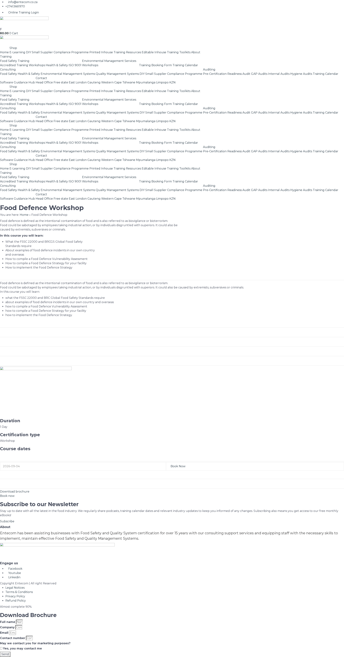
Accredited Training (14, 65)
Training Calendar (185, 65)
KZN (172, 82)
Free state (61, 82)
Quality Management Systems (117, 74)
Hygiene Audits (301, 74)
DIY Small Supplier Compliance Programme (57, 52)
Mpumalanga (145, 82)
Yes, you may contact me (22, 648)
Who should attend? (19, 323)
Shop (13, 48)
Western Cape (111, 82)
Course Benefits (15, 342)
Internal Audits (279, 74)
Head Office (44, 82)
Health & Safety (57, 65)
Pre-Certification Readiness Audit (226, 74)
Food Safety (8, 74)
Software (6, 82)
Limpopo (162, 82)
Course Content (15, 333)
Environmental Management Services (109, 61)
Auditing (209, 69)
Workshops (37, 65)
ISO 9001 (75, 65)
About (195, 52)
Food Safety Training (14, 61)
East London (78, 82)
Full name (7, 622)
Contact (41, 78)
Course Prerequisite (19, 361)
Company (7, 627)
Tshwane (128, 82)
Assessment (12, 352)
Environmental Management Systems (68, 74)
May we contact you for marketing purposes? (35, 643)
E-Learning (17, 52)
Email (4, 632)
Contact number (12, 638)
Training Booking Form (155, 65)
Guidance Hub (24, 82)
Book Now (178, 466)
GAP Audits (259, 74)
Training (6, 56)
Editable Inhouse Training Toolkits (166, 52)
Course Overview (16, 276)
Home (4, 52)
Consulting (8, 69)
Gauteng (94, 82)
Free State (11, 475)
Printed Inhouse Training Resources (115, 52)
